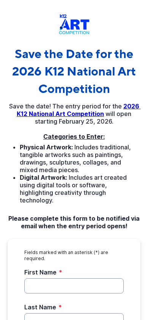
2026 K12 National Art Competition (79, 110)
